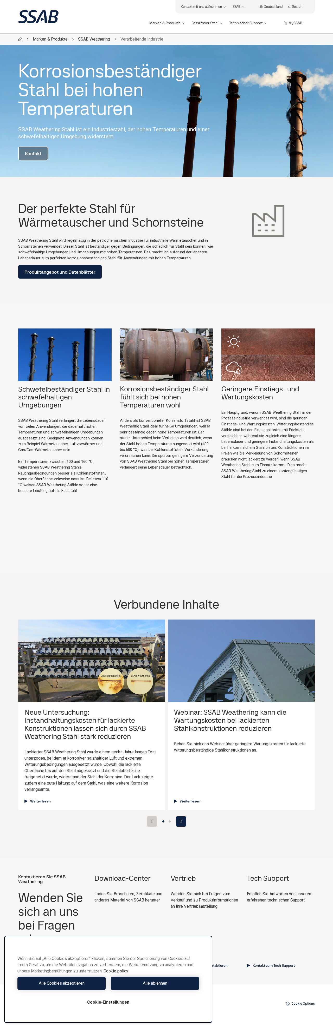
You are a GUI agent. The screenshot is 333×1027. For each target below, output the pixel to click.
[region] (108, 979)
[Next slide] (181, 821)
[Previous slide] (152, 821)
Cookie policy (116, 971)
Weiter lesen (40, 801)
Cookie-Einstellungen (108, 1002)
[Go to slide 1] (163, 821)
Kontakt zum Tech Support (274, 965)
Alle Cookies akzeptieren (62, 983)
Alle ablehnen (155, 983)
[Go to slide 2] (169, 821)
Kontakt (33, 153)
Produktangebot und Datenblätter (59, 272)
